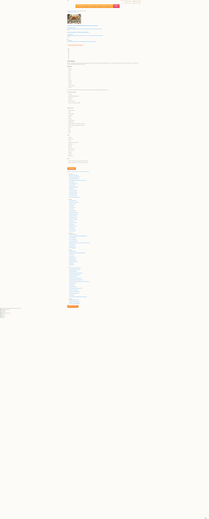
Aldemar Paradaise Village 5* (74, 175)
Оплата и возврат (87, 8)
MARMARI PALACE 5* (72, 251)
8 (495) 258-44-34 (127, 0)
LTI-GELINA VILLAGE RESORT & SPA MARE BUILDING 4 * (78, 235)
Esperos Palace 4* (72, 185)
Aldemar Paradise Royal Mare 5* (74, 176)
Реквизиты (85, 4)
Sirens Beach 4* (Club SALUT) (74, 293)
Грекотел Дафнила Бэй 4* (73, 240)
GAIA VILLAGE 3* (72, 264)
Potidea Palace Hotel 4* (73, 222)
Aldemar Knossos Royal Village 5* (74, 274)
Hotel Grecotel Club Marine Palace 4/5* (75, 288)
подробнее (72, 168)
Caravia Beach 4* (72, 256)
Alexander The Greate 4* (73, 219)
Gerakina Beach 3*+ (72, 229)
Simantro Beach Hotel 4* (73, 217)
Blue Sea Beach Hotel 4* (73, 193)
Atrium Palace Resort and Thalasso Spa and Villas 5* (77, 180)
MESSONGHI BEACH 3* (73, 247)
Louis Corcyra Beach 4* (73, 239)
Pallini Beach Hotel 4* (72, 225)
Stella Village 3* (72, 294)
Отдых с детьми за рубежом (104, 6)
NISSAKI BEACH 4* (72, 246)
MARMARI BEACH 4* (72, 259)
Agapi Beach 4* (71, 284)
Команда (85, 3)
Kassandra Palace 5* (72, 203)
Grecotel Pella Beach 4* (73, 215)
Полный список (73, 305)
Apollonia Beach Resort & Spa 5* (74, 269)
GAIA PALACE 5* (71, 254)
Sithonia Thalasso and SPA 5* (74, 202)
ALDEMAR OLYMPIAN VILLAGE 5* (74, 301)
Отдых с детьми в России (97, 6)
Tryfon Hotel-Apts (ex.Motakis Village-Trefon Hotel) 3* (78, 296)
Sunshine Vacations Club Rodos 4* (74, 197)
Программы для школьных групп (90, 6)
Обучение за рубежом (116, 6)
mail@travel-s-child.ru (136, 0)
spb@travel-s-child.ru (136, 3)
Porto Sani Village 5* (72, 210)
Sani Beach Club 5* (72, 207)
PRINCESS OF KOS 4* (72, 257)
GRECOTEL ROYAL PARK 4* (73, 261)
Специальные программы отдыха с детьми (81, 6)
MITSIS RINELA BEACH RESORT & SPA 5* (76, 273)
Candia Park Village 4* (72, 286)
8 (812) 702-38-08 (127, 3)
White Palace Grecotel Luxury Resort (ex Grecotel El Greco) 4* (79, 281)
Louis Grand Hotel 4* (72, 244)
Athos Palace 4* (71, 224)
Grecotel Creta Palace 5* (73, 276)
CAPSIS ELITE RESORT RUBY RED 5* (75, 267)
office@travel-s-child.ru (136, 1)
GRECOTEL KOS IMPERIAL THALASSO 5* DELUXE (77, 252)
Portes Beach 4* (71, 220)
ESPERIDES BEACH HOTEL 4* (73, 187)
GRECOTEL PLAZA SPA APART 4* (74, 291)
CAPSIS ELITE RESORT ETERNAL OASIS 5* (76, 279)
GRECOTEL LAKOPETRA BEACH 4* (74, 303)
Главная (68, 10)
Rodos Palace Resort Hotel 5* (74, 178)
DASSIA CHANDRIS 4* (72, 237)
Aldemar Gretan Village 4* (73, 289)
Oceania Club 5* (71, 208)
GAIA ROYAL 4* (71, 262)
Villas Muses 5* (71, 205)
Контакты (85, 9)
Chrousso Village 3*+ (72, 230)
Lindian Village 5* (72, 181)
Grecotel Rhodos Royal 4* (73, 183)
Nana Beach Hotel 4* (72, 283)
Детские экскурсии (110, 6)
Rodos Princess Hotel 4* (73, 195)
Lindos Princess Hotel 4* (73, 190)
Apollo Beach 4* (71, 188)
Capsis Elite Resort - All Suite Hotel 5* (75, 278)
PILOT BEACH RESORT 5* (73, 271)
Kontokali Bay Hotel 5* (72, 234)
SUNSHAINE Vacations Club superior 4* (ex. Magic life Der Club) (79, 242)
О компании (86, 2)
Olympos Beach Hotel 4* (73, 192)
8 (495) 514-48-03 (127, 1)
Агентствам (86, 7)
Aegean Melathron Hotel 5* (73, 212)
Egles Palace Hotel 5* (72, 200)
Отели (72, 10)
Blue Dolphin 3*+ (72, 227)
